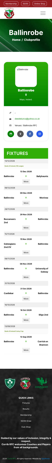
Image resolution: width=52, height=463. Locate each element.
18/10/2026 (10, 305)
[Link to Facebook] (30, 134)
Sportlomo (45, 458)
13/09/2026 (10, 326)
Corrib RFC (11, 458)
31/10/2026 (10, 283)
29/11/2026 (10, 209)
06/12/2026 (10, 188)
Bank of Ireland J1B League (14, 166)
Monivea (44, 197)
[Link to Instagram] (39, 134)
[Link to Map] (20, 134)
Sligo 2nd (43, 314)
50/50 (25, 3)
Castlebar (9, 293)
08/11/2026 (10, 258)
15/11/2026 (9, 234)
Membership (11, 3)
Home (16, 40)
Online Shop (39, 3)
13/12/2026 (10, 161)
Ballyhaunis (42, 176)
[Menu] (41, 13)
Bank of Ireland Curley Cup (14, 331)
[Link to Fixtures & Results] (11, 134)
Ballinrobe (9, 176)
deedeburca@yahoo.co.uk (27, 118)
